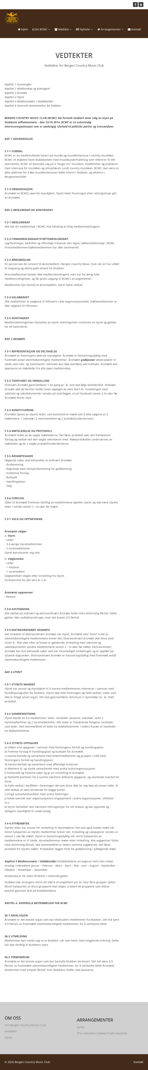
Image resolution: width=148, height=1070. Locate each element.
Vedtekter (11, 1031)
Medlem (63, 29)
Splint (80, 1027)
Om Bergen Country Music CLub (25, 1025)
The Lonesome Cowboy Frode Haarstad (102, 1033)
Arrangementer (110, 29)
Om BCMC (41, 29)
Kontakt (135, 29)
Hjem (24, 29)
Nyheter (85, 29)
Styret (8, 1037)
